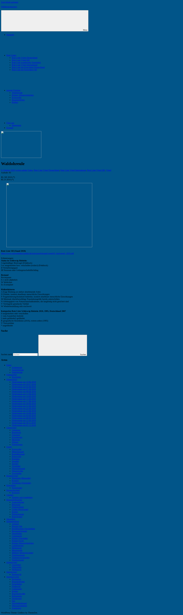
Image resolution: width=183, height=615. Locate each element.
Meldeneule (17, 548)
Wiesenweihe (17, 471)
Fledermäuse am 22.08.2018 (24, 408)
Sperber (15, 464)
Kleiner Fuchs (18, 541)
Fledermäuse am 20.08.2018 (24, 403)
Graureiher (16, 565)
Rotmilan (16, 459)
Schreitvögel (11, 562)
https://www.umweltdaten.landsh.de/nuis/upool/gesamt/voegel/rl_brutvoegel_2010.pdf (37, 253)
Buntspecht (16, 574)
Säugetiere (10, 519)
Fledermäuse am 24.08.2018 (24, 413)
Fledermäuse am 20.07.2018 (24, 384)
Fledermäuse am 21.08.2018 (24, 406)
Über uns (10, 123)
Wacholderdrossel (19, 603)
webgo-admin (21, 170)
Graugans (16, 435)
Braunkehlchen (18, 100)
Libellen (9, 495)
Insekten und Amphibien (22, 497)
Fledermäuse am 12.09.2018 (24, 420)
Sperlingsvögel (12, 577)
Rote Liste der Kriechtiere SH (24, 70)
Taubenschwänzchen (20, 557)
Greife (9, 447)
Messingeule (17, 550)
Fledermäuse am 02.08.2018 (24, 387)
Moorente (16, 440)
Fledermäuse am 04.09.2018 (24, 416)
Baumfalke (16, 377)
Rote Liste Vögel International (24, 65)
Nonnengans (17, 444)
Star (13, 601)
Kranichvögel (12, 476)
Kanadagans (17, 437)
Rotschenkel (17, 517)
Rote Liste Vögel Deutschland (24, 58)
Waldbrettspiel (18, 560)
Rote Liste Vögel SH (21, 60)
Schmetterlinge (12, 521)
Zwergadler (17, 473)
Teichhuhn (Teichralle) (21, 483)
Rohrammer (17, 596)
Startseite (10, 35)
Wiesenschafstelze (19, 606)
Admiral (15, 524)
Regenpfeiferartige (14, 500)
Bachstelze (16, 579)
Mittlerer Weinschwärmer (22, 553)
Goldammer (17, 589)
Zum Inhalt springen (9, 2)
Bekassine (16, 505)
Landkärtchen (17, 545)
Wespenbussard (18, 468)
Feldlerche (16, 586)
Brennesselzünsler (19, 531)
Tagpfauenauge (18, 555)
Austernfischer (18, 502)
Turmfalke (16, 466)
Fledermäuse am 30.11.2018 (24, 423)
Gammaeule (17, 536)
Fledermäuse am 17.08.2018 (24, 401)
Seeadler (15, 461)
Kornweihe (16, 97)
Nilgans (15, 442)
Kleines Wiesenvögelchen (23, 95)
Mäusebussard (18, 452)
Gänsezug (16, 430)
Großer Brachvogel (20, 509)
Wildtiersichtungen (9, 7)
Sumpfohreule (18, 370)
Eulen (30, 170)
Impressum (16, 125)
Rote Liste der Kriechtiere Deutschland (28, 67)
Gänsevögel (11, 428)
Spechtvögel (11, 572)
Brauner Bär (17, 526)
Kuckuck (16, 492)
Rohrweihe (16, 456)
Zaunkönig (16, 608)
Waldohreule (17, 93)
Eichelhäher (17, 584)
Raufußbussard (18, 454)
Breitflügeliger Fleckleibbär (23, 529)
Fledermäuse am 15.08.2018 (24, 399)
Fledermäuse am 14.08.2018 (24, 396)
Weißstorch (16, 569)
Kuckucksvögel (13, 490)
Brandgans (16, 432)
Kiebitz (15, 512)
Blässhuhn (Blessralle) (21, 478)
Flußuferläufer (18, 507)
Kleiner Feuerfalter (20, 538)
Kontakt (9, 128)
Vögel (108, 170)
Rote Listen (11, 55)
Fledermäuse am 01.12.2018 (24, 425)
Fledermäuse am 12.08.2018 (24, 394)
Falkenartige (11, 375)
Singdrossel (17, 598)
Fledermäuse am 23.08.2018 (24, 411)
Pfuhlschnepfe (18, 514)
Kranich (15, 480)
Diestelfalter (17, 533)
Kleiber (15, 102)
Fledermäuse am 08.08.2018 (24, 391)
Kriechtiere (11, 485)
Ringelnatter (17, 488)
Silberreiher (17, 567)
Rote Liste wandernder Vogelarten (26, 62)
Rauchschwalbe (18, 594)
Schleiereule (17, 367)
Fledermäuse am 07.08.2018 (24, 389)
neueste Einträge (13, 90)
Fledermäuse (11, 379)
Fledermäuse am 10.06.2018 (24, 382)
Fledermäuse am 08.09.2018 (24, 418)
